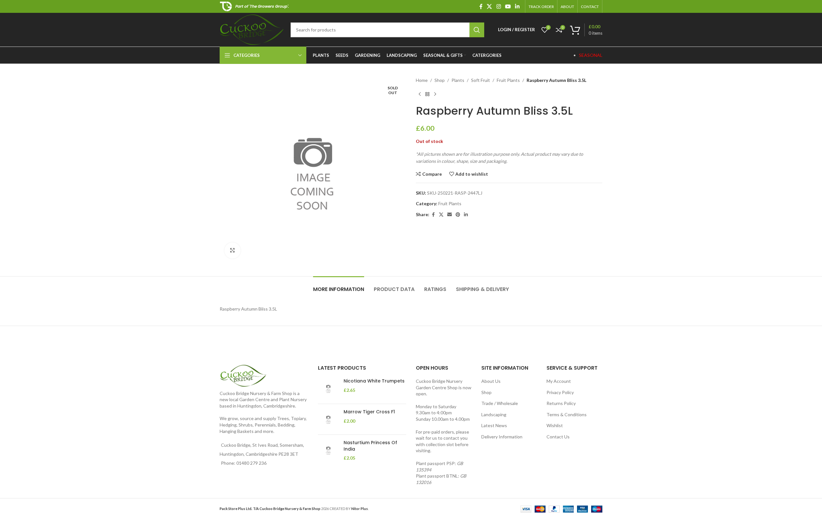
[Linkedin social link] (517, 6)
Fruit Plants (508, 80)
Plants (457, 80)
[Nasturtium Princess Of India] (328, 450)
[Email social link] (449, 214)
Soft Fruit (480, 80)
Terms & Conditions (567, 414)
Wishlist (555, 425)
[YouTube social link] (508, 6)
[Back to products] (427, 94)
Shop (439, 80)
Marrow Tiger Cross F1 (369, 412)
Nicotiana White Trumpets (374, 381)
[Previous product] (420, 94)
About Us (491, 381)
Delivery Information (501, 436)
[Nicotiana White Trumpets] (328, 388)
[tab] (338, 286)
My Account (559, 381)
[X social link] (489, 6)
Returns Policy (561, 403)
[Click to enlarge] (232, 250)
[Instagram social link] (498, 6)
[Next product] (435, 94)
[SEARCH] (476, 29)
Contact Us (558, 436)
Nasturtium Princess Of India (370, 446)
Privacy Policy (560, 392)
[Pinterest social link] (458, 214)
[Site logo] (252, 29)
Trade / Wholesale (499, 403)
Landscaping (493, 414)
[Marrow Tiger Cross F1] (328, 419)
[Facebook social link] (481, 6)
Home (422, 80)
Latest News (494, 425)
